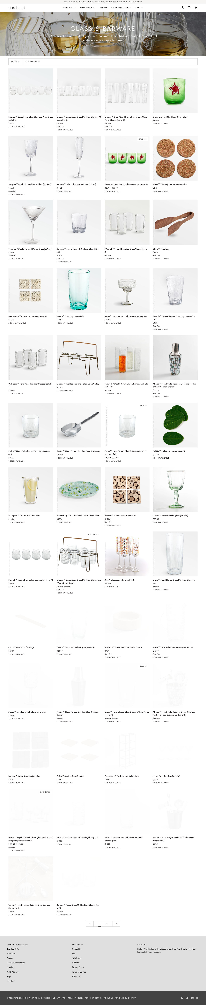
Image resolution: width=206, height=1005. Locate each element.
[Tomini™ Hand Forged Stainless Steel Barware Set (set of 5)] (175, 811)
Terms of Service (79, 971)
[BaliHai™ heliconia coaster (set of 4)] (175, 425)
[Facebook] (182, 998)
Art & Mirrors (12, 971)
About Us (76, 976)
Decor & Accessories (16, 962)
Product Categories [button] (17, 944)
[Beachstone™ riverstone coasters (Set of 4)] (30, 290)
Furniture (11, 953)
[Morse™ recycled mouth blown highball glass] (79, 811)
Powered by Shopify (125, 998)
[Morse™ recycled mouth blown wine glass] (30, 685)
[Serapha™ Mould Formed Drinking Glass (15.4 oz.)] (175, 290)
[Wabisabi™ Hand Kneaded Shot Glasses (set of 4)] (30, 357)
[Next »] (117, 924)
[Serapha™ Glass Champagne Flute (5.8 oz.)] (79, 158)
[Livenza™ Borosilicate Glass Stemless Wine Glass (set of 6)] (30, 90)
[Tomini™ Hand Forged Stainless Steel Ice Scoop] (79, 425)
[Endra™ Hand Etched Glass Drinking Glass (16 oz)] (175, 553)
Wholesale (76, 958)
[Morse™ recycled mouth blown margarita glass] (127, 290)
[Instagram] (197, 998)
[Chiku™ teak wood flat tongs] (30, 621)
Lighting (10, 967)
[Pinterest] (192, 998)
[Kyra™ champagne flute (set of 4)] (127, 553)
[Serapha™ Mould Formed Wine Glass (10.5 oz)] (30, 158)
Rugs (9, 976)
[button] (69, 7)
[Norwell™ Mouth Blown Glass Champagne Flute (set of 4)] (127, 357)
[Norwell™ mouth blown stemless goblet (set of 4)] (30, 553)
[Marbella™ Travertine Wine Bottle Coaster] (127, 621)
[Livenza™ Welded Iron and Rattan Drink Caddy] (79, 357)
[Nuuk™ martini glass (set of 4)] (175, 750)
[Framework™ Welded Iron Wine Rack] (127, 750)
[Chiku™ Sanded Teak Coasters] (79, 750)
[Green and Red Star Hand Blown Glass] (175, 90)
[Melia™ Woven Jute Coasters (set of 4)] (175, 158)
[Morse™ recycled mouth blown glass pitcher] (175, 621)
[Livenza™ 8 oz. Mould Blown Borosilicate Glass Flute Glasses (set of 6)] (127, 90)
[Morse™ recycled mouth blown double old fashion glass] (127, 811)
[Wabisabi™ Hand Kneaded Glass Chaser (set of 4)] (127, 222)
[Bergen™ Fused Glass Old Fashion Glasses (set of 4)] (79, 878)
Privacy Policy (78, 967)
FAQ (74, 953)
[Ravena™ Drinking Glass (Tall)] (79, 290)
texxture (13, 998)
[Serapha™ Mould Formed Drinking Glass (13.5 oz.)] (79, 222)
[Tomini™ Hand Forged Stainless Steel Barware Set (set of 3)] (30, 878)
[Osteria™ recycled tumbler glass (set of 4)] (79, 621)
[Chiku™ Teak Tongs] (175, 222)
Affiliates (75, 962)
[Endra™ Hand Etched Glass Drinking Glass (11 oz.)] (30, 425)
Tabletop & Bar (13, 948)
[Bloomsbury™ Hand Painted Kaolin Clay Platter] (79, 489)
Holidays (10, 980)
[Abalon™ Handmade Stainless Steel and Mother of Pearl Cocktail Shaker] (175, 357)
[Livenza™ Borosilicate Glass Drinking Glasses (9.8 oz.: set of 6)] (79, 90)
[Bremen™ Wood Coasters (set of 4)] (30, 750)
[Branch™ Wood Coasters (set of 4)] (127, 489)
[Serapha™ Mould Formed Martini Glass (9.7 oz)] (30, 222)
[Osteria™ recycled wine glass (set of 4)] (175, 489)
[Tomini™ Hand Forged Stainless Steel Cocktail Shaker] (79, 685)
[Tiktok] (187, 998)
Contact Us (76, 948)
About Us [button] (142, 944)
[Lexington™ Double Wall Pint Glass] (30, 489)
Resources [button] (77, 944)
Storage (10, 958)
